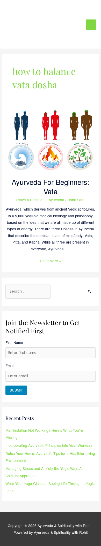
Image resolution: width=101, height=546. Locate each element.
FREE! (69, 8)
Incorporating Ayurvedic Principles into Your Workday (48, 445)
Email (9, 365)
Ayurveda (56, 199)
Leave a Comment (31, 199)
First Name (14, 342)
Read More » (50, 260)
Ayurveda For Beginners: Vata (50, 186)
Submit (16, 390)
